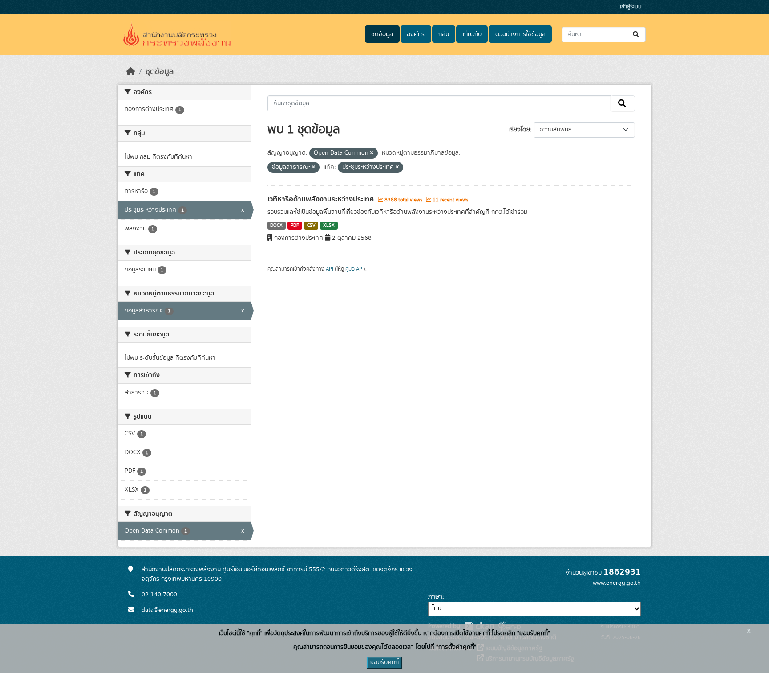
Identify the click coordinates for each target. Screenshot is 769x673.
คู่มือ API (354, 269)
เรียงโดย (519, 129)
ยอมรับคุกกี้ (384, 662)
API (329, 269)
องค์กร (416, 34)
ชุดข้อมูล (382, 34)
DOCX (276, 225)
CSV (311, 225)
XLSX (329, 225)
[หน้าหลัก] (130, 72)
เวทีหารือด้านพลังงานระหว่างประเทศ (321, 199)
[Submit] (636, 34)
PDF (295, 225)
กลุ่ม (443, 34)
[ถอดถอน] (371, 153)
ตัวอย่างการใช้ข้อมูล (520, 34)
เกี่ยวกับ (472, 34)
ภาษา (435, 596)
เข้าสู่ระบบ (631, 7)
